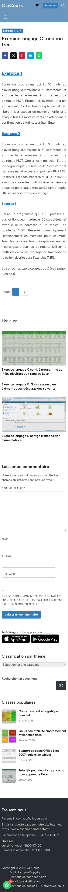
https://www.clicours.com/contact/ (26, 829)
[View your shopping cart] (37, 6)
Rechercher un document (19, 678)
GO (61, 685)
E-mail (8, 556)
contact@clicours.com (31, 818)
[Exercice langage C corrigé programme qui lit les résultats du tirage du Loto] (34, 348)
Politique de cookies (23, 886)
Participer (50, 5)
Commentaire (13, 488)
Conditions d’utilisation (25, 881)
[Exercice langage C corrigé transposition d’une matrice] (34, 414)
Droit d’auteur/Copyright (26, 872)
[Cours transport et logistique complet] (9, 711)
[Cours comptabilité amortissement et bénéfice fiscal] (9, 731)
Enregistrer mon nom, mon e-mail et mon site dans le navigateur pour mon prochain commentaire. (33, 600)
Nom (6, 538)
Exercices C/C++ (12, 30)
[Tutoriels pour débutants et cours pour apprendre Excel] (9, 771)
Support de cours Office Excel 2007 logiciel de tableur (39, 752)
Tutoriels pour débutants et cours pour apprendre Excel (41, 772)
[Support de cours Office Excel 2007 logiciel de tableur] (9, 751)
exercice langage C (35, 268)
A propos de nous (52, 886)
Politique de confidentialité (28, 877)
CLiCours (12, 5)
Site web (8, 574)
